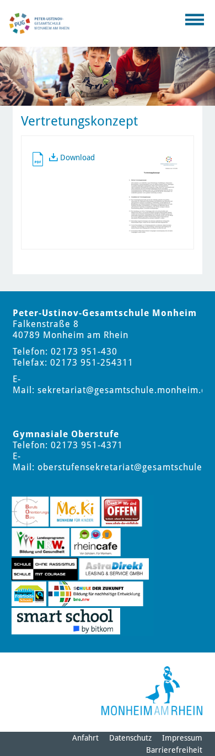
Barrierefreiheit (174, 750)
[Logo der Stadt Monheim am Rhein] (151, 690)
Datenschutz (130, 737)
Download (77, 157)
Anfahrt (85, 737)
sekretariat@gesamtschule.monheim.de (124, 390)
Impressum (182, 737)
